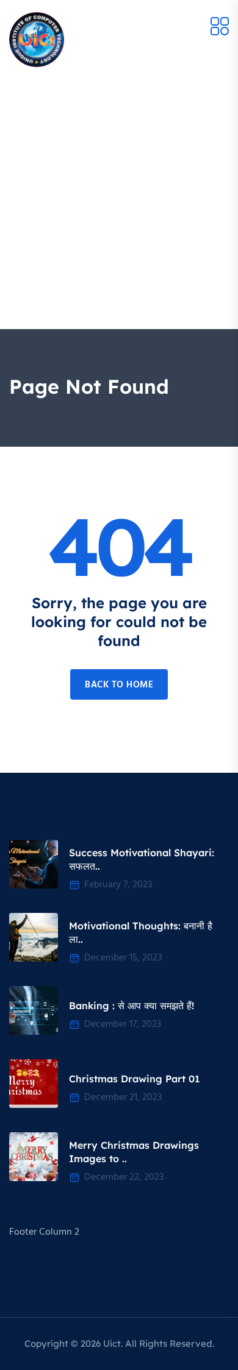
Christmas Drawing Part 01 (134, 1079)
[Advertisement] (119, 204)
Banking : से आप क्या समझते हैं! (131, 1005)
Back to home (119, 685)
